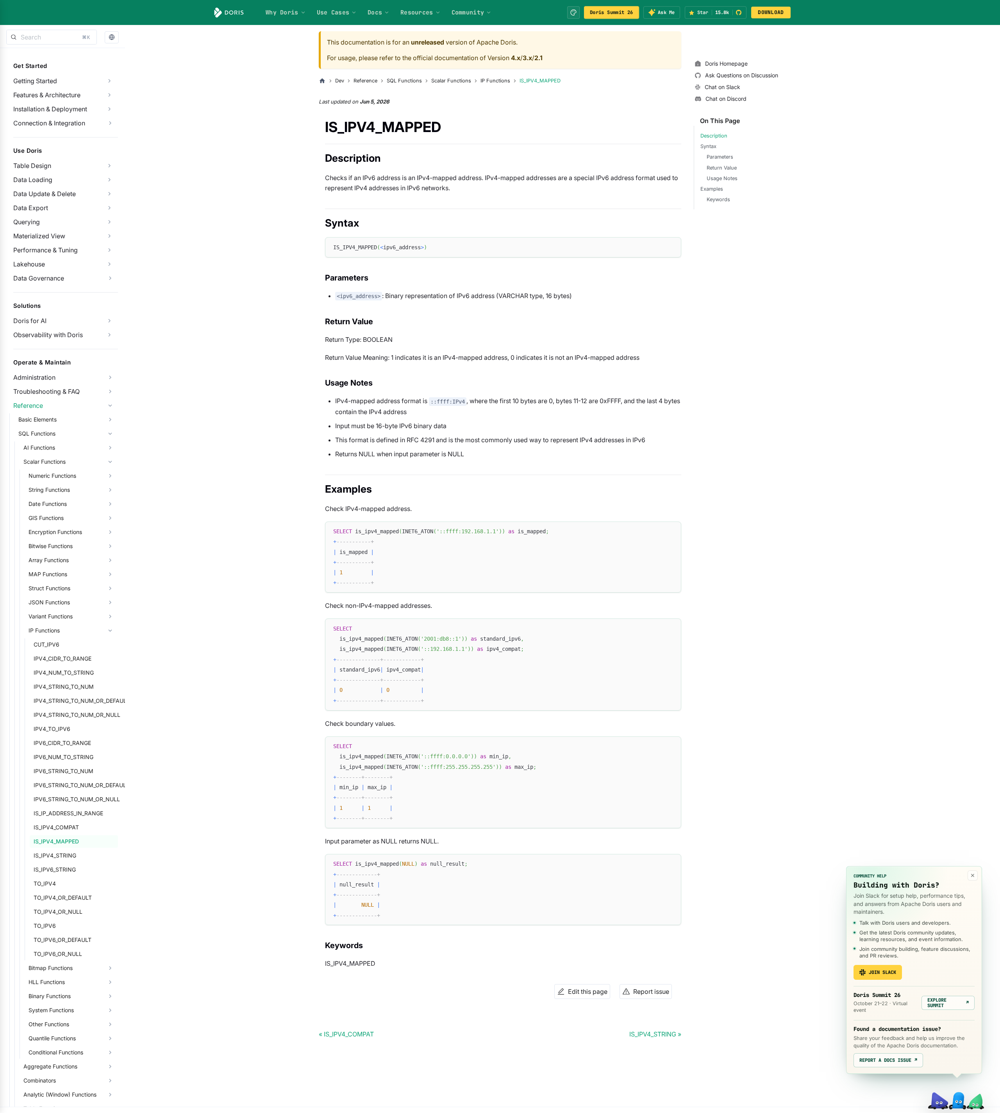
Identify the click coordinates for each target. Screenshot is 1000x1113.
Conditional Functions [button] (56, 1052)
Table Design (32, 166)
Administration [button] (34, 377)
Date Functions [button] (48, 503)
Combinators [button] (39, 1080)
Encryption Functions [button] (55, 532)
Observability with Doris (48, 335)
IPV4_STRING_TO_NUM (64, 686)
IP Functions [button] (44, 630)
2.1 (538, 58)
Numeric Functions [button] (52, 475)
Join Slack (882, 972)
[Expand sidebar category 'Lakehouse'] (109, 264)
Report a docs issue (888, 1060)
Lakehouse (29, 264)
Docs (375, 12)
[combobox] (51, 37)
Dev (339, 81)
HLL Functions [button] (47, 982)
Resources (416, 12)
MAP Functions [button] (48, 574)
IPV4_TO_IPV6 (52, 728)
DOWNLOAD (771, 12)
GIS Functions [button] (46, 518)
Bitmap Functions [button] (51, 968)
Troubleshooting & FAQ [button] (46, 391)
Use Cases (333, 12)
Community (468, 12)
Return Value (722, 168)
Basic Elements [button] (37, 419)
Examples (711, 189)
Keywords (718, 199)
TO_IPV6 (45, 925)
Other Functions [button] (49, 1024)
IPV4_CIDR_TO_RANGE (62, 658)
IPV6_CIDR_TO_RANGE (62, 743)
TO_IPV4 (45, 883)
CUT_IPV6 (46, 644)
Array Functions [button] (49, 560)
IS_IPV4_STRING (55, 855)
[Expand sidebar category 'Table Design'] (109, 165)
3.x (527, 58)
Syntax (708, 146)
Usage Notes (722, 178)
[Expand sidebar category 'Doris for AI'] (109, 320)
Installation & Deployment (50, 109)
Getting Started (35, 81)
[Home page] (322, 80)
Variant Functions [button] (51, 616)
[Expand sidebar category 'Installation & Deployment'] (109, 109)
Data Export (30, 208)
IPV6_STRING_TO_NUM (63, 771)
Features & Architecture (46, 95)
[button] (112, 37)
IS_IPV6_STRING (55, 869)
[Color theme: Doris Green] (573, 12)
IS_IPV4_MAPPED (56, 841)
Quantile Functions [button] (52, 1038)
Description (713, 136)
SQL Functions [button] (36, 433)
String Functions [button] (49, 489)
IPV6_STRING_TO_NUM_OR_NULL (76, 799)
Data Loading (32, 180)
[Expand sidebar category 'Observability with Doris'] (109, 335)
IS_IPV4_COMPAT (56, 827)
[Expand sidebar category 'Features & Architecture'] (109, 95)
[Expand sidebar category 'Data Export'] (109, 208)
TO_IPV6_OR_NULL (58, 953)
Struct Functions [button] (49, 588)
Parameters (720, 157)
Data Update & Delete (44, 194)
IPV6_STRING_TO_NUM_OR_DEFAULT (76, 785)
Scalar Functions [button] (44, 461)
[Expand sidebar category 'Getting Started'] (109, 81)
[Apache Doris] (228, 12)
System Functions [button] (51, 1010)
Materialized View (39, 236)
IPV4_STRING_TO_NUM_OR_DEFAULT (76, 700)
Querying (26, 222)
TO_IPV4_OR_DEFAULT (63, 897)
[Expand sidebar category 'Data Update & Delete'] (109, 194)
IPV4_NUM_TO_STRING (64, 672)
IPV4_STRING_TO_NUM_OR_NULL (76, 714)
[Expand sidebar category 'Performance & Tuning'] (109, 250)
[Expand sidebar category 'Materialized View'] (109, 236)
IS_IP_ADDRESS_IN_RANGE (68, 813)
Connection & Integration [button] (49, 123)
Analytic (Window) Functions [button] (59, 1094)
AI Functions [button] (39, 447)
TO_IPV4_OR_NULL (58, 911)
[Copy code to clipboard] (671, 246)
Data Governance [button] (38, 278)
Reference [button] (28, 405)
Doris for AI (29, 321)
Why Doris (282, 12)
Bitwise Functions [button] (51, 546)
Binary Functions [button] (50, 996)
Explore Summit (948, 1003)
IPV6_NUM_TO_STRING (63, 757)
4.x (515, 58)
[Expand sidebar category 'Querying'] (109, 222)
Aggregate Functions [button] (50, 1066)
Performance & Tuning (45, 250)
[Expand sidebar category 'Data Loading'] (109, 179)
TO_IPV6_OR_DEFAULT (62, 939)
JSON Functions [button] (49, 602)
